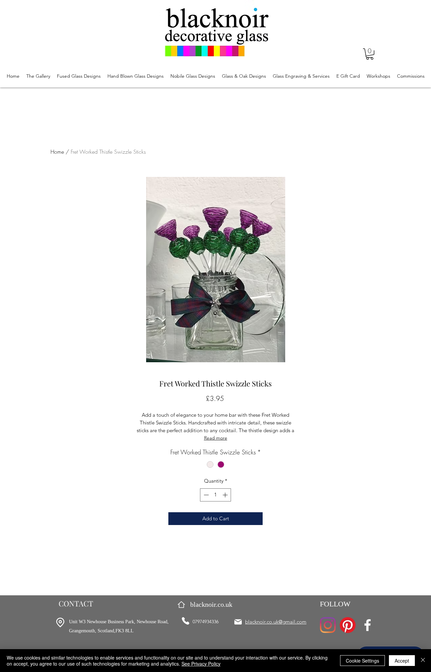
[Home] (181, 604)
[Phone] (185, 621)
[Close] (423, 661)
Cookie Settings (362, 660)
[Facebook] (367, 625)
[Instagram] (328, 625)
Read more (215, 438)
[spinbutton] (215, 495)
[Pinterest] (348, 625)
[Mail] (238, 622)
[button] (369, 54)
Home (57, 151)
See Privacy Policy (201, 663)
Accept (402, 660)
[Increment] (225, 495)
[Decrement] (205, 495)
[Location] (60, 622)
